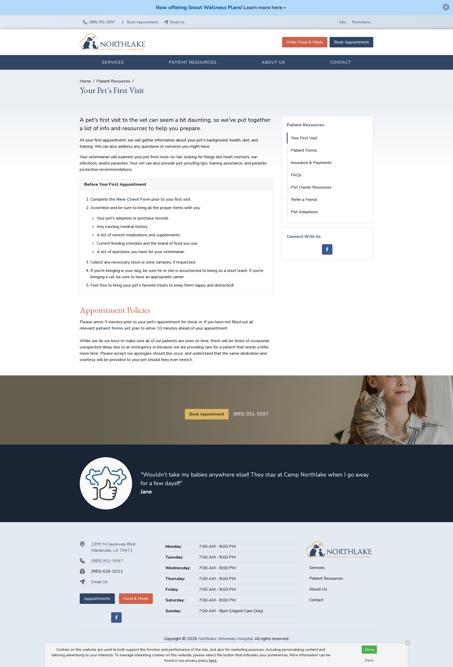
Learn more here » (265, 7)
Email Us (99, 582)
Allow (369, 649)
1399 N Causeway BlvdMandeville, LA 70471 (113, 547)
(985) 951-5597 (250, 414)
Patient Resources (193, 62)
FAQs (296, 175)
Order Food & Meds (305, 42)
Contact (340, 62)
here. (213, 660)
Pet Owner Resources (311, 187)
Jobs (342, 22)
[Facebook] (327, 249)
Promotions (361, 22)
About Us (273, 62)
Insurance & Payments (311, 163)
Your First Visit (304, 138)
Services (113, 62)
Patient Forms (304, 150)
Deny (369, 660)
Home (85, 81)
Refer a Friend (304, 200)
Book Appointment (351, 42)
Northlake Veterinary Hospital (225, 639)
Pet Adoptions (304, 212)
